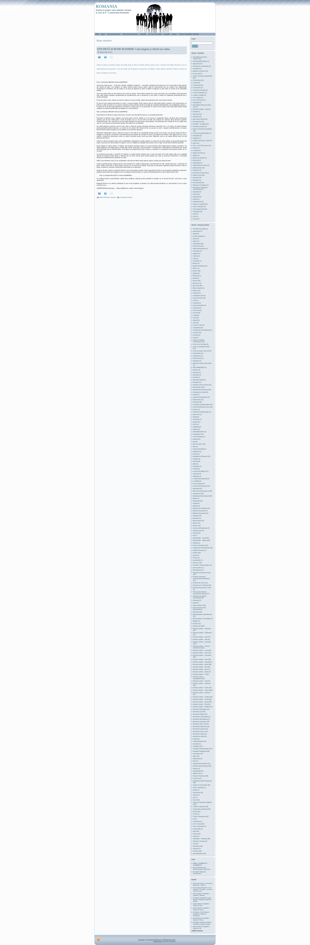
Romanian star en (199, 731)
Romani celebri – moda (200, 688)
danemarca (197, 356)
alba (194, 234)
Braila (195, 278)
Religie (195, 621)
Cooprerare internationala (201, 330)
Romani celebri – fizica (200, 669)
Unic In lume (197, 824)
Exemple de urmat (199, 392)
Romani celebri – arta (200, 637)
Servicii (195, 194)
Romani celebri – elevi (200, 659)
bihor (194, 268)
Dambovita (196, 353)
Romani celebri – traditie (201, 707)
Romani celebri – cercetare (202, 642)
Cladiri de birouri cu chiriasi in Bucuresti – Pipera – (203, 884)
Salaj (194, 739)
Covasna (196, 332)
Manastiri (196, 488)
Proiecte (195, 177)
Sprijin (195, 199)
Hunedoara (197, 434)
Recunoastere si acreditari (201, 619)
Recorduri (196, 612)
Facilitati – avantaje (199, 124)
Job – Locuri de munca (200, 145)
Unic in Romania (198, 826)
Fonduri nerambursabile (201, 133)
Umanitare (196, 821)
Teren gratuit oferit (199, 209)
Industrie (196, 138)
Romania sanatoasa (199, 721)
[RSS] (98, 939)
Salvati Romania (198, 741)
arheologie (196, 243)
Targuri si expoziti (199, 204)
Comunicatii (197, 85)
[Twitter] (105, 57)
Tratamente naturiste (200, 809)
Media (195, 155)
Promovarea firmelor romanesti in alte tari (199, 592)
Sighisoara (196, 758)
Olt (194, 535)
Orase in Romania (199, 545)
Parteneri (196, 170)
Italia (194, 464)
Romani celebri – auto (200, 639)
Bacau (195, 263)
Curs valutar (197, 97)
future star (196, 414)
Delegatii (196, 102)
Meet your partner (199, 158)
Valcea (195, 834)
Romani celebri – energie (201, 662)
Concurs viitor (197, 325)
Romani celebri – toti (200, 704)
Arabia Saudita (198, 236)
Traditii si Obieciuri (199, 806)
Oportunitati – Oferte (199, 540)
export (195, 394)
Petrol (195, 555)
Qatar (195, 603)
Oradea (195, 543)
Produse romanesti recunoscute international (201, 577)
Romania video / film (199, 724)
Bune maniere (111, 197)
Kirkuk (195, 148)
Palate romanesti (198, 550)
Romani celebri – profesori (201, 692)
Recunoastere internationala (202, 614)
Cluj (194, 323)
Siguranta (196, 197)
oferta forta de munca (200, 165)
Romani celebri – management (198, 677)
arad (194, 239)
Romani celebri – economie (202, 655)
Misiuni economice (199, 511)
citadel (195, 320)
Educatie (196, 375)
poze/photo (196, 560)
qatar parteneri (198, 605)
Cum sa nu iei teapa (199, 344)
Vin (194, 843)
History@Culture (198, 432)
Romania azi (197, 712)
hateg (195, 429)
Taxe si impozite (198, 206)
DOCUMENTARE (198, 367)
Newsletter (196, 163)
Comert (195, 83)
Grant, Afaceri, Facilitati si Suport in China (201, 919)
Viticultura (196, 846)
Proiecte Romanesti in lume (202, 588)
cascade (196, 303)
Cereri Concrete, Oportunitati (202, 76)
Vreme (195, 219)
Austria (195, 256)
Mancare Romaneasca (200, 491)
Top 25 (195, 800)
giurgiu (195, 422)
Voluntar (195, 848)
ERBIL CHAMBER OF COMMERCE (200, 864)
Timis (195, 795)
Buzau (195, 290)
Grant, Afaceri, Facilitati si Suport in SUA (201, 904)
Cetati (195, 315)
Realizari (196, 180)
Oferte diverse (197, 168)
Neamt (195, 533)
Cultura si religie (198, 95)
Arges (195, 241)
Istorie (195, 143)
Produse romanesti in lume (202, 572)
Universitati (196, 829)
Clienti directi (197, 80)
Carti (194, 300)
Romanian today (198, 734)
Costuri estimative (199, 92)
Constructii (196, 88)
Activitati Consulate (199, 229)
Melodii (195, 506)
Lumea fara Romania (200, 486)
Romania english (198, 714)
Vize (194, 216)
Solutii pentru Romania (200, 766)
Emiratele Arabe (198, 380)
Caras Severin (197, 298)
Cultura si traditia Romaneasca (198, 341)
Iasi (194, 441)
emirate (195, 377)
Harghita (196, 427)
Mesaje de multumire (200, 508)
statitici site (196, 773)
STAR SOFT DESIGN (169, 941)
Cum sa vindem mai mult (201, 351)
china (195, 318)
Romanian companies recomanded (200, 188)
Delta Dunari (197, 358)
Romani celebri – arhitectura (202, 633)
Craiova (195, 335)
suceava (196, 778)
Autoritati (196, 69)
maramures (197, 493)
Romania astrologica (200, 709)
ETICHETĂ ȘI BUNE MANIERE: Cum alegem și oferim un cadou (133, 48)
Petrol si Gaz (197, 175)
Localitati (196, 481)
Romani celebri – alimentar (202, 628)
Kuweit (195, 469)
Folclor (195, 409)
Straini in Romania (199, 776)
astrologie (196, 251)
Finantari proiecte (199, 126)
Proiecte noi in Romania (201, 585)
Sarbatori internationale (201, 749)
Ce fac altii (196, 73)
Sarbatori (196, 746)
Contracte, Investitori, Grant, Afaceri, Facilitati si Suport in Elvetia (202, 899)
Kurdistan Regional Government (199, 872)
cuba (194, 337)
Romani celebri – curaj (200, 650)
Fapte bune (197, 399)
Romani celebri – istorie (201, 672)
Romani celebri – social (201, 699)
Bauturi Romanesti (199, 266)
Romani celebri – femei (200, 664)
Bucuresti (196, 286)
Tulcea (195, 811)
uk (194, 819)
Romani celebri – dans (200, 653)
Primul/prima (197, 570)
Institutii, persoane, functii (201, 140)
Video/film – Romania (200, 839)
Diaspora (196, 361)
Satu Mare (196, 754)
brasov (195, 281)
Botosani (196, 276)
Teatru (195, 790)
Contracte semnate (199, 90)
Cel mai (195, 313)
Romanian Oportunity (200, 726)
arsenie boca (197, 246)
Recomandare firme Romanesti (199, 608)
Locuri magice (197, 483)
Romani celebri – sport (200, 702)
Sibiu (194, 756)
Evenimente (197, 121)
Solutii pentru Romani (200, 763)
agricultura (196, 231)
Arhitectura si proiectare (201, 66)
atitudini (195, 253)
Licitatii (195, 150)
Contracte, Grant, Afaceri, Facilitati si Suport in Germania (201, 914)
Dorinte (195, 111)
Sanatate (196, 192)
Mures (195, 523)
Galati (195, 417)
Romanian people (199, 729)
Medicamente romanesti (201, 496)
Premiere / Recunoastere (201, 565)
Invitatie (195, 459)
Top (194, 797)
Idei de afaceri (197, 444)
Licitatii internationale (200, 479)
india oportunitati (198, 449)
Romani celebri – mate (200, 681)
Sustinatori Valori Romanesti (202, 781)
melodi (195, 503)
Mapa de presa (198, 153)
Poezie (195, 558)
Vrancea (196, 851)
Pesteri (195, 553)
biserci (195, 271)
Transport (196, 211)
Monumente (197, 521)
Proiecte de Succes (199, 583)
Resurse (196, 623)
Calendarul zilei (198, 295)
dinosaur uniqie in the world (202, 363)
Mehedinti (196, 501)
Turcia (195, 814)
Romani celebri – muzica (201, 690)
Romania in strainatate (200, 716)
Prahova (196, 563)
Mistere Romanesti (199, 513)
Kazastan (196, 466)
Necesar (196, 160)
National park (197, 530)
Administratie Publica (200, 61)
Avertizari (196, 261)
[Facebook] (99, 57)
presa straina (197, 568)
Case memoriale (198, 305)
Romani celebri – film (200, 667)
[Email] (111, 57)
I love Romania (198, 437)
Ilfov (194, 446)
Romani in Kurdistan (199, 185)
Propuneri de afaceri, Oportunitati (200, 597)
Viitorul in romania (199, 841)
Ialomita (195, 439)
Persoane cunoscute (200, 173)
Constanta (196, 328)
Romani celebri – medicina (202, 683)
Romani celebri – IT (199, 674)
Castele (195, 308)
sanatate (196, 744)
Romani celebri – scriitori (201, 697)
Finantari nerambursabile (201, 404)
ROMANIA (106, 6)
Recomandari (197, 182)
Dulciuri (195, 370)
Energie (195, 116)
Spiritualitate (197, 771)
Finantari (196, 402)
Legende (196, 474)
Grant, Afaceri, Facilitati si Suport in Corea (201, 909)
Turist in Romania (199, 816)
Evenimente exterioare (200, 390)
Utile (194, 214)
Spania (195, 768)
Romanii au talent (199, 736)
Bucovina (196, 283)
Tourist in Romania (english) (202, 802)
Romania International (200, 719)
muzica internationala (200, 528)
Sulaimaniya (197, 201)
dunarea (196, 372)
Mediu (195, 498)
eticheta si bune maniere (201, 385)
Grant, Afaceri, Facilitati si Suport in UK (201, 927)
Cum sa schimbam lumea (201, 347)
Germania (196, 419)
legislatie (196, 476)
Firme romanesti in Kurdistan (202, 129)
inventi (195, 454)
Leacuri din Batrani (199, 471)
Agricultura (196, 64)
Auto (194, 258)
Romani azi (197, 626)
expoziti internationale (200, 397)
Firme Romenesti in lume (201, 407)
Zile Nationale (197, 853)
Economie (196, 114)
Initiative (195, 451)
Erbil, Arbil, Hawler (199, 119)
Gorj (194, 424)
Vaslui (195, 836)
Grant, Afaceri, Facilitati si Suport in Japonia (201, 894)
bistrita (195, 273)
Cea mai (196, 310)
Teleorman (196, 792)
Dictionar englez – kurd (200, 109)
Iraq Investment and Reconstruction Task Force (201, 868)
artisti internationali (199, 248)
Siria (194, 761)
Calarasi (196, 293)
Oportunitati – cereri (199, 538)
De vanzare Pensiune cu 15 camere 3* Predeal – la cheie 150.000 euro (202, 889)
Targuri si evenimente (200, 785)
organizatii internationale (201, 548)
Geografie (196, 135)
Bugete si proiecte (199, 71)
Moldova (196, 518)
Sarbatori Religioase (200, 751)
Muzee (195, 526)
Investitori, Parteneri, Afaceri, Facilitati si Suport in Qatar (202, 923)
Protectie (196, 600)
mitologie (196, 516)
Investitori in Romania (200, 456)
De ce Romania (198, 100)
